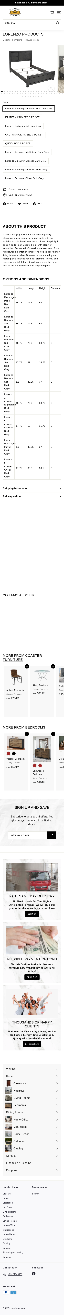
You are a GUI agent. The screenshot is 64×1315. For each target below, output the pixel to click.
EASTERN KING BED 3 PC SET (22, 117)
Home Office (9, 1225)
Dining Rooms (10, 1221)
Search (35, 1194)
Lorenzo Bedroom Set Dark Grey (23, 126)
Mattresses (8, 1230)
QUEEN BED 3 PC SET (17, 143)
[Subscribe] (51, 835)
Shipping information (15, 488)
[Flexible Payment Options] (32, 940)
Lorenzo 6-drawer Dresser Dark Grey (25, 160)
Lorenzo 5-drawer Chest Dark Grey (24, 178)
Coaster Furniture (12, 39)
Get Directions (32, 1044)
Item (5, 102)
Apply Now (32, 977)
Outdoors (7, 1239)
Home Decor (9, 1234)
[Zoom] (51, 88)
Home (6, 1198)
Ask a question (12, 496)
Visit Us (7, 1194)
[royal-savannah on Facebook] (33, 1273)
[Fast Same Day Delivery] (32, 877)
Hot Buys (7, 1207)
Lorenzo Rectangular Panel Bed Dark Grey (28, 108)
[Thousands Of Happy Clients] (32, 1003)
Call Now (32, 914)
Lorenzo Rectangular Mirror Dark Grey (26, 169)
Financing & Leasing (13, 1252)
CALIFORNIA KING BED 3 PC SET (24, 134)
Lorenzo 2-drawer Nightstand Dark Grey (27, 152)
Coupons (7, 1257)
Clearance (8, 1203)
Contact (7, 1248)
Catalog (6, 1243)
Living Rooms (9, 1212)
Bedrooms (35, 727)
